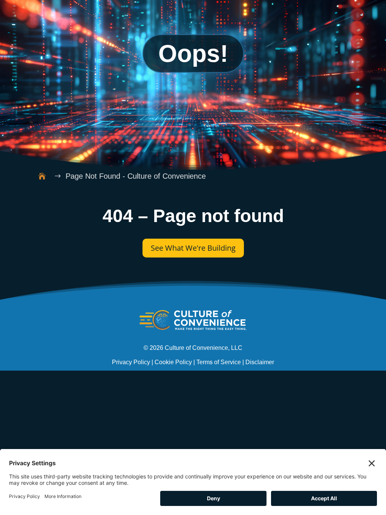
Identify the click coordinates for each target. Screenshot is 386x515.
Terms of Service (218, 362)
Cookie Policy (173, 362)
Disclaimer (259, 362)
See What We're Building (193, 248)
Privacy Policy (131, 362)
